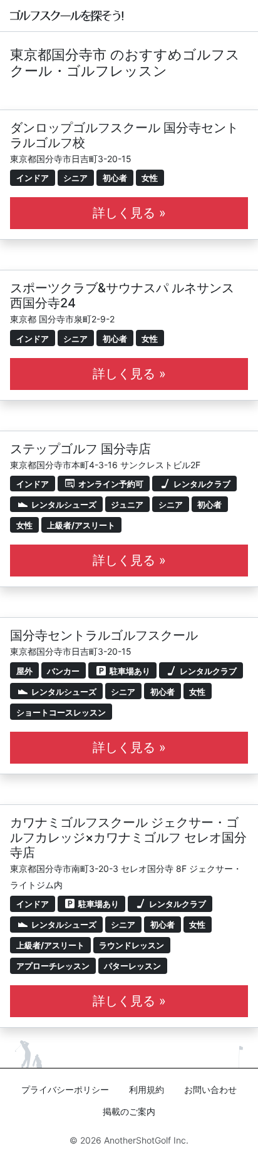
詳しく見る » (129, 212)
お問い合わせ (210, 1089)
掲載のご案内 (129, 1111)
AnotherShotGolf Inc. (146, 1140)
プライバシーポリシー (65, 1089)
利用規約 (146, 1089)
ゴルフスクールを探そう (67, 15)
